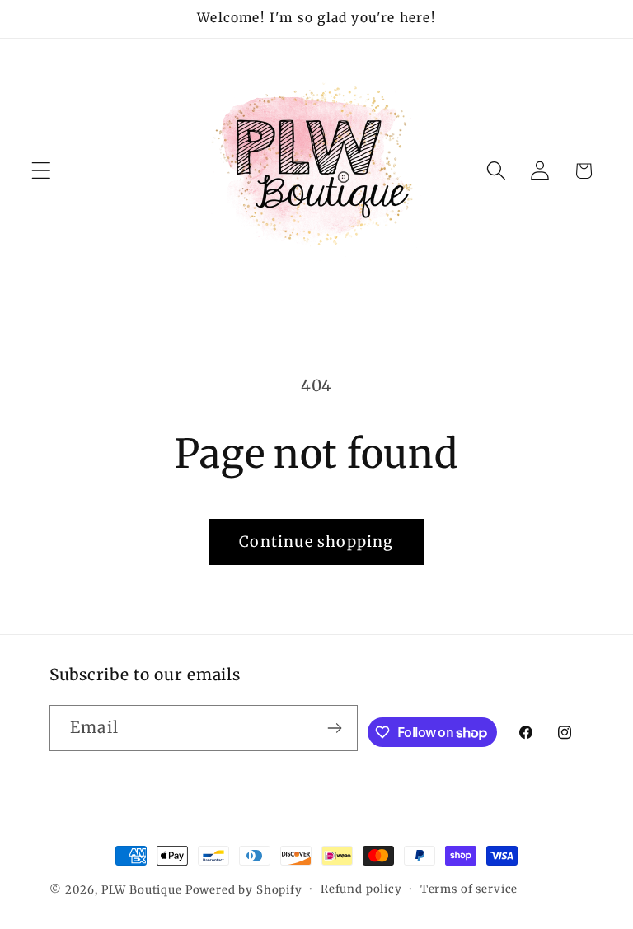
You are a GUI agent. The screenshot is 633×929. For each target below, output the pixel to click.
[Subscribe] (335, 728)
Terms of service (469, 889)
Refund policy (361, 889)
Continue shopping (316, 541)
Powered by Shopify (243, 890)
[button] (41, 171)
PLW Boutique (141, 890)
